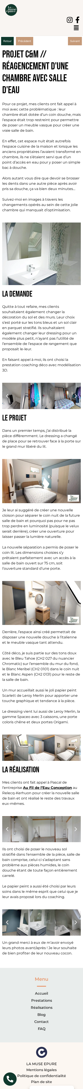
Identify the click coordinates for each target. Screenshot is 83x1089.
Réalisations (41, 1007)
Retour (7, 41)
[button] (7, 396)
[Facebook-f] (77, 20)
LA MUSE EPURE (41, 1064)
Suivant (75, 41)
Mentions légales (41, 1070)
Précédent (24, 41)
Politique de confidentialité (41, 1076)
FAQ (41, 1029)
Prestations (41, 1000)
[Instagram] (69, 20)
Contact (41, 1022)
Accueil (41, 993)
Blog (41, 1015)
